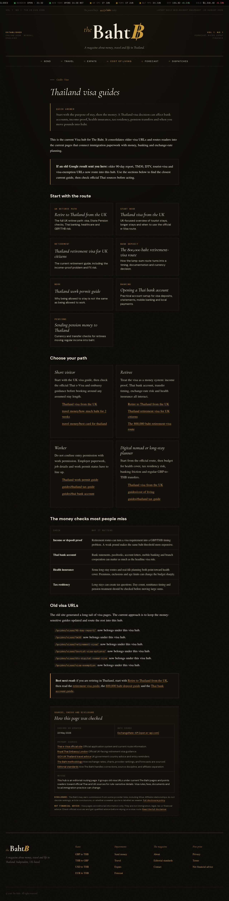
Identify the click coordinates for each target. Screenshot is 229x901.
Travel (67, 61)
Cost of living (119, 61)
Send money (120, 854)
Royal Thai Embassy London (72, 751)
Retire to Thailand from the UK (148, 404)
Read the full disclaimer (154, 809)
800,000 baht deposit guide (123, 686)
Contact (157, 866)
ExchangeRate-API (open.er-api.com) (138, 732)
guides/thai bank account (78, 493)
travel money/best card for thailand (84, 423)
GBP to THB (82, 854)
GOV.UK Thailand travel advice (74, 756)
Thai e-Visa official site (69, 746)
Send (46, 61)
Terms (196, 860)
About (157, 854)
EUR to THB (82, 873)
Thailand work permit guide (80, 479)
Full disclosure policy (154, 800)
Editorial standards (67, 766)
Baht (114, 32)
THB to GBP (82, 860)
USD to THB (82, 866)
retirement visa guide (86, 686)
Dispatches (178, 61)
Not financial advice (203, 866)
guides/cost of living (141, 492)
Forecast (150, 61)
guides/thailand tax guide (78, 486)
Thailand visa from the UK (79, 404)
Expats (90, 61)
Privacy (196, 854)
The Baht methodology (69, 761)
